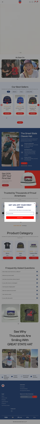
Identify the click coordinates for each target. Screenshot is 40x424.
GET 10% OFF (20, 217)
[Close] (34, 203)
